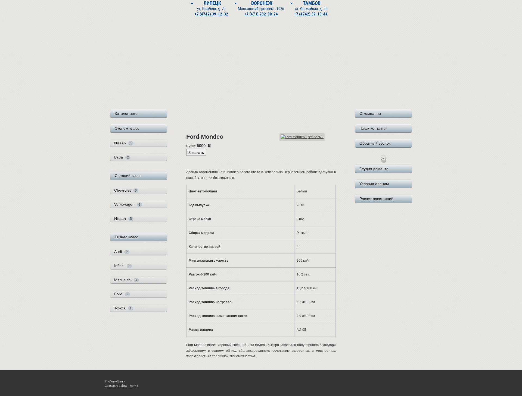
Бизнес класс (126, 237)
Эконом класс (127, 128)
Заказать (196, 152)
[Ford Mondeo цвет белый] (302, 137)
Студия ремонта (374, 169)
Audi (121, 251)
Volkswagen (127, 204)
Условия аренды (374, 184)
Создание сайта (116, 385)
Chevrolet (125, 190)
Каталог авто (126, 113)
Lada (121, 157)
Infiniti (122, 266)
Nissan (123, 143)
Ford (121, 294)
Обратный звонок (374, 143)
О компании (370, 113)
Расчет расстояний (376, 199)
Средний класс (128, 175)
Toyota (123, 308)
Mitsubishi (125, 280)
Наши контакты (372, 128)
